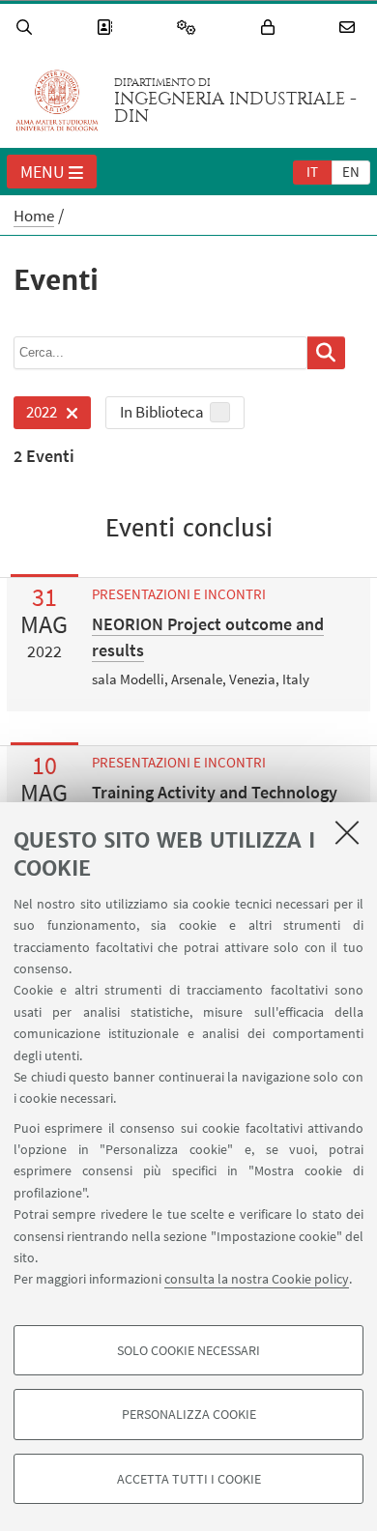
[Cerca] (27, 27)
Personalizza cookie (189, 1414)
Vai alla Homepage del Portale (57, 100)
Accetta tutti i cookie (189, 1479)
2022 (35, 415)
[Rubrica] (107, 27)
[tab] (312, 171)
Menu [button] (42, 171)
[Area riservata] (270, 27)
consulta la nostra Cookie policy (256, 1278)
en (351, 171)
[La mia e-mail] (350, 27)
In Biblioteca (162, 411)
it (312, 171)
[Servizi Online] (189, 27)
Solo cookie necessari (188, 1350)
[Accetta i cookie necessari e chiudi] (347, 832)
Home (34, 215)
